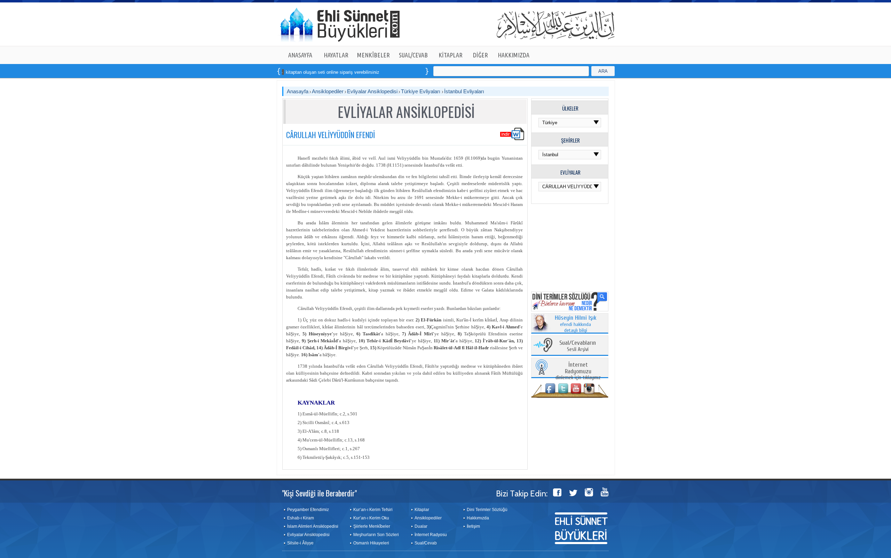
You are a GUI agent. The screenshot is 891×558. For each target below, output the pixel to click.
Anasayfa (297, 91)
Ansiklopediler (328, 91)
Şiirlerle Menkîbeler (371, 526)
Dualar (421, 526)
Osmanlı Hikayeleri (371, 543)
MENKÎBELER (373, 54)
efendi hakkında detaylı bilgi (576, 324)
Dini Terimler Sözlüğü (487, 509)
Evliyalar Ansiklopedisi (372, 91)
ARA (603, 71)
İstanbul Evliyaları (464, 91)
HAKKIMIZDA (513, 54)
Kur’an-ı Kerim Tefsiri (373, 509)
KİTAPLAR (451, 54)
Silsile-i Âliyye (300, 543)
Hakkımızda (478, 518)
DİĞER (480, 54)
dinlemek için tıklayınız (578, 371)
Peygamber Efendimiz (308, 509)
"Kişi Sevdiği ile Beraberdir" (319, 493)
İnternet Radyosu (431, 534)
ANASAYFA (300, 54)
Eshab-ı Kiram (300, 518)
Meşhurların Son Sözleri (376, 534)
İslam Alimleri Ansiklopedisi (312, 526)
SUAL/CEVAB (413, 54)
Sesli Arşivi (577, 346)
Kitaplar (422, 509)
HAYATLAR (336, 54)
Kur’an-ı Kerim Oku (371, 518)
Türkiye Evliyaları (421, 91)
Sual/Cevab (426, 543)
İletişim (473, 526)
